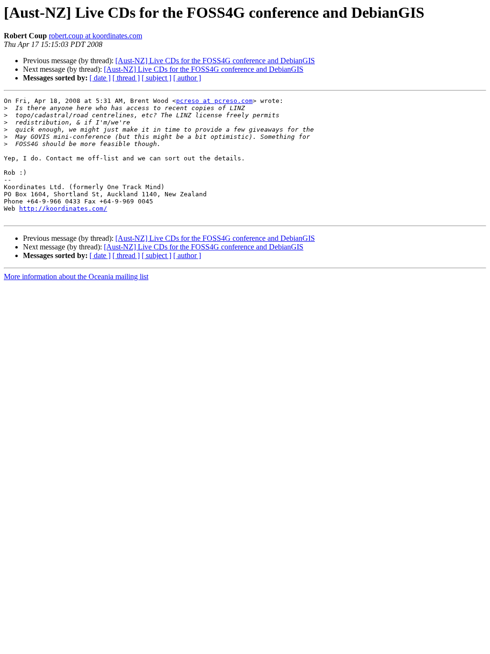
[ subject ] (156, 78)
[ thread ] (126, 78)
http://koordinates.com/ (63, 208)
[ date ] (100, 78)
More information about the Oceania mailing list (76, 276)
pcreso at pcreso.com (214, 100)
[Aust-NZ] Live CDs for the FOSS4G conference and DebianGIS (215, 60)
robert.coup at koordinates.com (95, 36)
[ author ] (187, 78)
